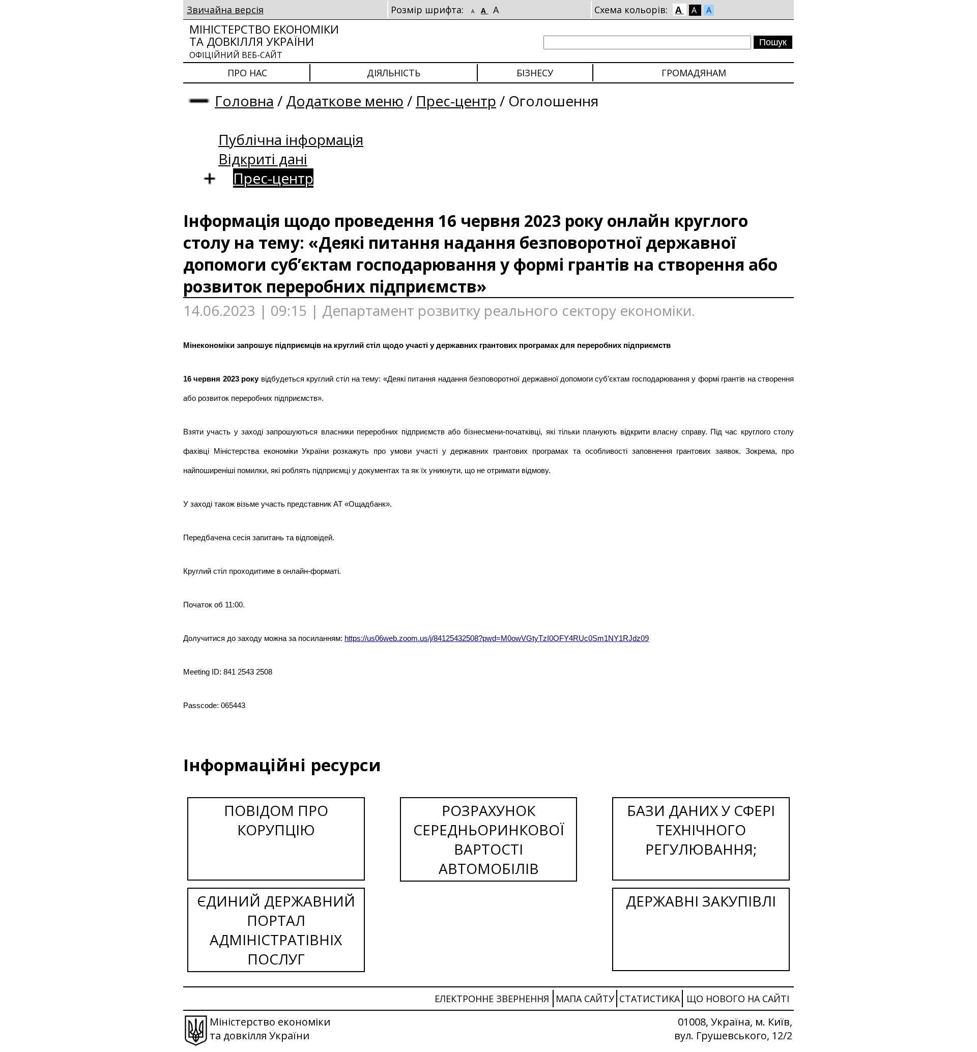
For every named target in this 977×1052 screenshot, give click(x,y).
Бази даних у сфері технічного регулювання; (701, 830)
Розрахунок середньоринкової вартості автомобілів (488, 839)
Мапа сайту (585, 998)
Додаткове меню (345, 100)
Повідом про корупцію (276, 820)
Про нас (247, 73)
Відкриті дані (262, 158)
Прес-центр (456, 100)
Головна (244, 100)
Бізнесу (534, 73)
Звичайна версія (225, 10)
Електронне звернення (492, 998)
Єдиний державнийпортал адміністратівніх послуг (276, 930)
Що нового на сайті (737, 998)
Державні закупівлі (701, 901)
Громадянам (694, 73)
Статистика (649, 998)
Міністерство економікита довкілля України (264, 41)
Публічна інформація (290, 139)
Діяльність (393, 73)
